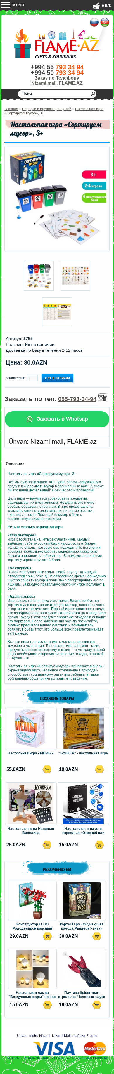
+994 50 (57, 72)
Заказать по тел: (50, 399)
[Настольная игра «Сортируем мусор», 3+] (57, 247)
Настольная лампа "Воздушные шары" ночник (32, 995)
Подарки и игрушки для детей (46, 109)
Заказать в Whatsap (61, 419)
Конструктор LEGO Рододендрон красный (32, 926)
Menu (17, 5)
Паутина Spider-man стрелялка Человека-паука (81, 995)
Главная (11, 109)
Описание (15, 464)
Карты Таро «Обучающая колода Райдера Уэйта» (81, 926)
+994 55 (57, 67)
